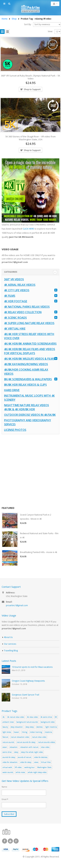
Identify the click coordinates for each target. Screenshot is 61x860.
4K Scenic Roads (15, 318)
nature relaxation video (20, 737)
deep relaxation (17, 727)
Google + (16, 841)
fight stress (7, 732)
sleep (16, 752)
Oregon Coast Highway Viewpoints (28, 680)
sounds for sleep (9, 757)
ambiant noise (8, 722)
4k (4, 717)
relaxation (13, 747)
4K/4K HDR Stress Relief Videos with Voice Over (29, 336)
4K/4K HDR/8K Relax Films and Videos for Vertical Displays (29, 351)
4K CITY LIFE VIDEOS (16, 290)
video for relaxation (10, 762)
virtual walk (7, 767)
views (36, 762)
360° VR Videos (14, 279)
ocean (5, 747)
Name (4, 786)
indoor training (36, 732)
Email (5, 799)
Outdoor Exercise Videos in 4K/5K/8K (30, 415)
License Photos (15, 430)
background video (48, 722)
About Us (8, 637)
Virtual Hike (46, 762)
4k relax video (32, 717)
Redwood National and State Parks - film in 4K (39, 535)
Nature (5, 737)
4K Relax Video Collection (23, 312)
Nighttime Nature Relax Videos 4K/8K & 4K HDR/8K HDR (26, 407)
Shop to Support (32, 89)
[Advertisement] (30, 470)
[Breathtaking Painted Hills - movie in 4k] (10, 558)
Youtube (10, 841)
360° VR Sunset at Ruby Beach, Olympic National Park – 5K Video (30, 77)
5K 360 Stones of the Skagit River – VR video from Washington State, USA (30, 138)
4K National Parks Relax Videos (27, 307)
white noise (20, 772)
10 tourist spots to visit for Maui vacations (32, 667)
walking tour (29, 767)
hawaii (16, 732)
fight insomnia (51, 727)
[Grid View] (2, 31)
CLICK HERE (28, 228)
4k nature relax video (15, 717)
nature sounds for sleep (26, 742)
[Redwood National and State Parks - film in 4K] (10, 539)
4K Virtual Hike (14, 328)
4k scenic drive (46, 717)
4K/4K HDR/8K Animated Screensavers (30, 344)
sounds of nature (24, 757)
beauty (5, 727)
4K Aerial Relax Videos (19, 285)
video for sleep (25, 762)
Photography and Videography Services (27, 422)
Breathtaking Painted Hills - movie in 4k (38, 552)
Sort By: (27, 24)
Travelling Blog (11, 650)
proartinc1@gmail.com (17, 605)
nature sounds (8, 742)
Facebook (4, 841)
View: (50, 31)
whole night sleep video (37, 772)
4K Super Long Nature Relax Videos (29, 323)
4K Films (9, 296)
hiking (24, 732)
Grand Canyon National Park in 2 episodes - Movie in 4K (35, 516)
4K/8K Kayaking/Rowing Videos (26, 364)
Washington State (44, 767)
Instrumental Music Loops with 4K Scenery (29, 398)
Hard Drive (11, 390)
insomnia (48, 732)
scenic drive (7, 752)
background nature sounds (27, 722)
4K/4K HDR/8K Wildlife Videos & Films (29, 359)
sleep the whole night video (32, 752)
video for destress (40, 757)
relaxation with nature (29, 747)
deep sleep (30, 727)
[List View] (7, 31)
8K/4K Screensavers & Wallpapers (28, 379)
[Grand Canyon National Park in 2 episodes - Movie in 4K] (10, 520)
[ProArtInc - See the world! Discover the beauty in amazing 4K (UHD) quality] (30, 9)
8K (56, 717)
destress (39, 727)
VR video (18, 767)
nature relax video (39, 737)
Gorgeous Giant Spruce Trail (25, 694)
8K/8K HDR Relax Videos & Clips (25, 385)
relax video (45, 747)
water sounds (8, 772)
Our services (10, 643)
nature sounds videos (46, 742)
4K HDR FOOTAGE (15, 301)
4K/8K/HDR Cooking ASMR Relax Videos (26, 372)
